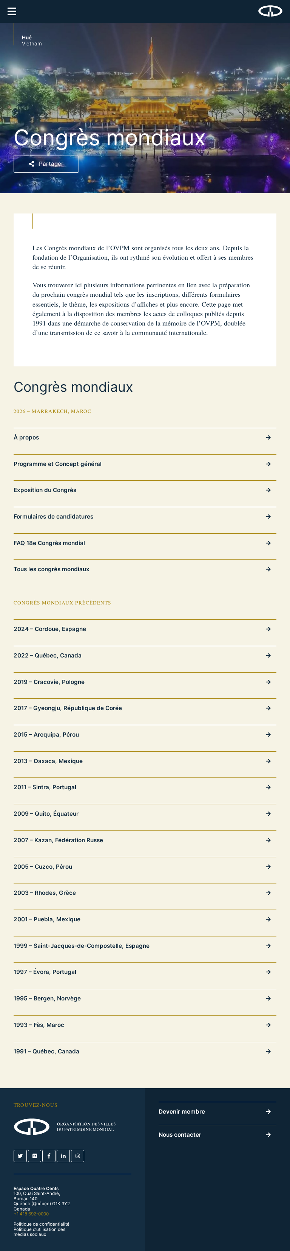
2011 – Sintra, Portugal (45, 787)
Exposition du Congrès (45, 490)
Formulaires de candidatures (53, 516)
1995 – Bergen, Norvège (47, 998)
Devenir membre (182, 1111)
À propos (26, 437)
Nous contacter (180, 1134)
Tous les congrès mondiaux (51, 569)
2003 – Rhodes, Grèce (45, 892)
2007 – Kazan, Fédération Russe (58, 840)
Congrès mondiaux (73, 387)
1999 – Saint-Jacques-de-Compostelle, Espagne (82, 945)
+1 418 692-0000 (31, 1214)
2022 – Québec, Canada (48, 655)
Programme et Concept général (58, 463)
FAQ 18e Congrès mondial (49, 543)
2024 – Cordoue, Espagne (50, 629)
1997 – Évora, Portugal (45, 971)
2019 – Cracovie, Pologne (49, 681)
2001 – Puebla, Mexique (47, 919)
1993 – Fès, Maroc (39, 1024)
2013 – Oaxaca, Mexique (48, 761)
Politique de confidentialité (41, 1224)
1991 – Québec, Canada (46, 1051)
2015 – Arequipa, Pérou (46, 734)
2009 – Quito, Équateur (46, 813)
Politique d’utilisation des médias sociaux (39, 1232)
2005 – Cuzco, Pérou (43, 866)
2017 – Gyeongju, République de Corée (68, 708)
